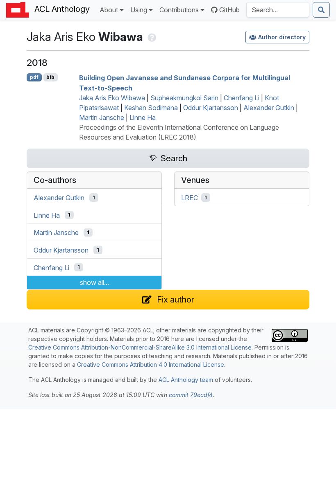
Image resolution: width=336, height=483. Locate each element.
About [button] (109, 10)
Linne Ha (142, 117)
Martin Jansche (101, 117)
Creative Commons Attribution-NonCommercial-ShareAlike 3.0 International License (140, 347)
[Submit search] (321, 10)
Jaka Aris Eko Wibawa (112, 98)
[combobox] (277, 10)
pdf (34, 77)
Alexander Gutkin (268, 108)
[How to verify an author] (151, 36)
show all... (94, 282)
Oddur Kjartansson (210, 108)
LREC (189, 198)
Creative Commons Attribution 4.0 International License (150, 364)
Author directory (282, 37)
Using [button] (138, 10)
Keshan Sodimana (151, 108)
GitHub (229, 10)
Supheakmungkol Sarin (184, 98)
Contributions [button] (179, 10)
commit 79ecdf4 (191, 394)
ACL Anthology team (186, 379)
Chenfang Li (241, 98)
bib (50, 77)
